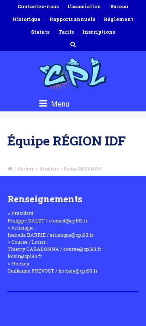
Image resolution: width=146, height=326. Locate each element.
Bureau (119, 6)
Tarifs (66, 31)
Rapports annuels (72, 19)
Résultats (49, 169)
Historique (26, 19)
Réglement (118, 19)
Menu (59, 103)
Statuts (40, 31)
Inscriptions (98, 31)
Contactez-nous (38, 6)
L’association (84, 6)
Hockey (26, 169)
